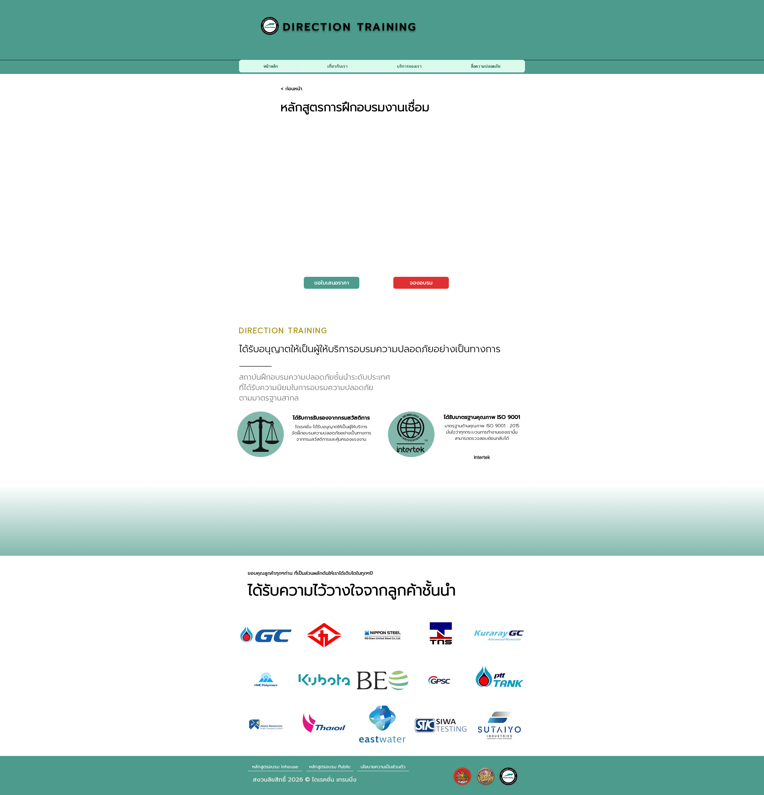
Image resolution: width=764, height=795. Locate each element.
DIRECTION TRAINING (350, 27)
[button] (337, 66)
